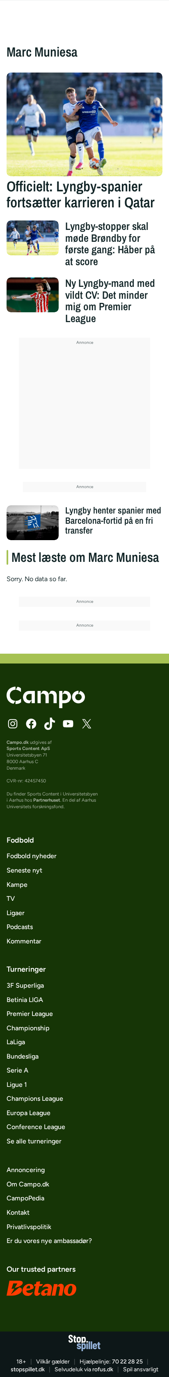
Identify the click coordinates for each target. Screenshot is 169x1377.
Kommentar (24, 941)
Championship (28, 1028)
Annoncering (26, 1170)
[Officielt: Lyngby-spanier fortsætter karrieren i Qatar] (84, 124)
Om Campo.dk (28, 1184)
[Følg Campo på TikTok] (49, 724)
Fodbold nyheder (32, 856)
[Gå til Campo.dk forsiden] (46, 706)
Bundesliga (23, 1056)
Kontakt (18, 1212)
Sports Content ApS (28, 748)
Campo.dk (18, 742)
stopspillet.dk (28, 1369)
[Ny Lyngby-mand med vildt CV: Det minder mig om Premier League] (33, 294)
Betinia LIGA (25, 1000)
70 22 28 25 (127, 1361)
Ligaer (16, 913)
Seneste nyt (24, 870)
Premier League (30, 1014)
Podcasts (20, 927)
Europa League (28, 1113)
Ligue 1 (17, 1084)
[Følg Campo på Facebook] (31, 724)
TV (11, 898)
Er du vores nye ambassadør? (49, 1241)
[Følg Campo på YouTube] (68, 724)
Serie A (17, 1070)
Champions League (35, 1098)
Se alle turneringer (34, 1141)
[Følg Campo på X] (86, 724)
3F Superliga (25, 985)
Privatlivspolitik (29, 1227)
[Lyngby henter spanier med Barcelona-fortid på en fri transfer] (33, 522)
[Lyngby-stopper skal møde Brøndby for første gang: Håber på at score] (33, 237)
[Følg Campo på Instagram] (13, 724)
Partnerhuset (46, 800)
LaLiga (16, 1042)
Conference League (36, 1127)
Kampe (17, 884)
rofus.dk (102, 1369)
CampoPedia (25, 1198)
